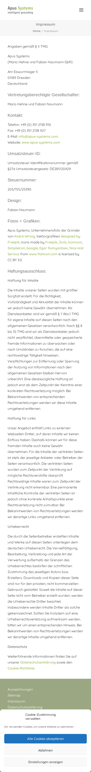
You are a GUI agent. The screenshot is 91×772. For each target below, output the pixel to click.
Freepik (51, 242)
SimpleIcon (16, 248)
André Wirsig (24, 236)
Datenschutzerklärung (38, 662)
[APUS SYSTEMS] (20, 10)
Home (37, 31)
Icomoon (75, 242)
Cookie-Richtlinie (21, 668)
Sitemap (14, 695)
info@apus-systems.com (38, 136)
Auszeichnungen (20, 689)
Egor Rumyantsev (53, 248)
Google (32, 248)
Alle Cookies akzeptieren (45, 739)
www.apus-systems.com (41, 142)
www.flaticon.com (43, 254)
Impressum (16, 701)
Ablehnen (45, 750)
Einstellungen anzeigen (45, 762)
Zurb (62, 242)
